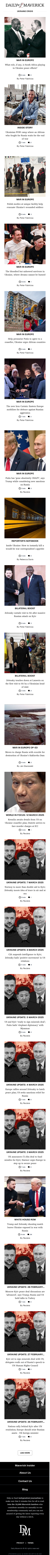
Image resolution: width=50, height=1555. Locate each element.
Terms (31, 1543)
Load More (25, 1453)
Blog (25, 1489)
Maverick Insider (25, 1465)
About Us (25, 1472)
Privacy (20, 1543)
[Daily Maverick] (25, 5)
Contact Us (25, 1481)
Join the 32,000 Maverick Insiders (22, 1504)
